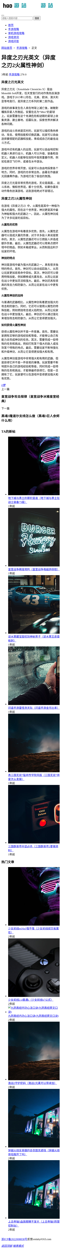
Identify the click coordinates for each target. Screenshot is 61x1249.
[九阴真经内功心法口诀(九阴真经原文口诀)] (34, 1011)
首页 (11, 25)
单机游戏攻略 (16, 33)
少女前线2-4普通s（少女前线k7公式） (30, 999)
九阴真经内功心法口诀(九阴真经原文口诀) (33, 1015)
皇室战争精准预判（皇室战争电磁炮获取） (34, 569)
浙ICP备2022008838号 (14, 1239)
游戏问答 (13, 41)
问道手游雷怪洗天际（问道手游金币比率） (34, 707)
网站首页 (6, 48)
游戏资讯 (13, 37)
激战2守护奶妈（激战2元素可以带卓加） (32, 1083)
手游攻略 (13, 29)
